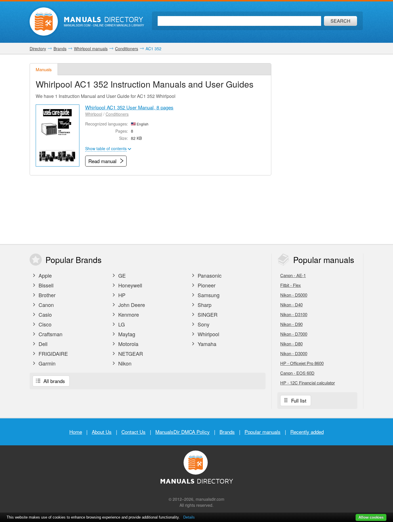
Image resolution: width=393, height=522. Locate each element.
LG (121, 324)
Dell (42, 343)
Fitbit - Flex (290, 285)
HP (121, 295)
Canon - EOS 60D (297, 373)
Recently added (307, 431)
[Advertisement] (320, 149)
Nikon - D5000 (293, 295)
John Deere (131, 304)
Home (75, 431)
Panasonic (209, 275)
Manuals (44, 69)
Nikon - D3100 (293, 314)
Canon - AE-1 (293, 275)
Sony (202, 324)
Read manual (103, 161)
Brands (227, 431)
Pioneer (205, 285)
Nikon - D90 (291, 324)
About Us (102, 431)
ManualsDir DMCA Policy (182, 431)
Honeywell (129, 285)
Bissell (45, 285)
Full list (298, 400)
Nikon (124, 363)
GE (121, 275)
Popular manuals (263, 431)
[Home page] (44, 21)
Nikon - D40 (291, 304)
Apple (44, 275)
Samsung (208, 295)
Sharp (203, 304)
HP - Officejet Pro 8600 (302, 363)
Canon (45, 304)
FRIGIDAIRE (52, 353)
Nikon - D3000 (293, 353)
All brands (53, 380)
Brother (46, 295)
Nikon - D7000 (293, 334)
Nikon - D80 (291, 344)
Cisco (44, 324)
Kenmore (128, 314)
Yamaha (206, 343)
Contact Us (133, 431)
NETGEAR (130, 353)
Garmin (46, 363)
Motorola (127, 343)
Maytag (126, 334)
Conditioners (117, 114)
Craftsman (49, 334)
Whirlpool (93, 114)
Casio (44, 314)
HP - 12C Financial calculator (307, 383)
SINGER (207, 314)
